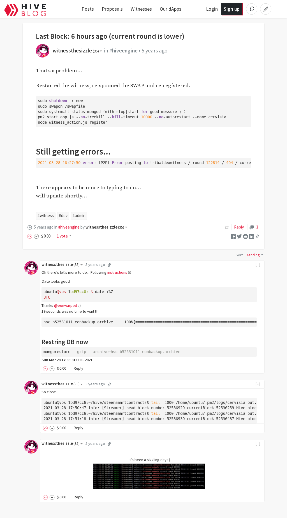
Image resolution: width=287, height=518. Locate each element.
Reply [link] (239, 227)
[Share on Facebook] (233, 236)
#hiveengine (123, 50)
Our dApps (170, 9)
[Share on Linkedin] (251, 236)
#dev (63, 215)
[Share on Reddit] (245, 236)
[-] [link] (258, 264)
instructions (117, 272)
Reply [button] (78, 368)
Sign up (232, 9)
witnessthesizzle (76, 50)
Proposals (112, 9)
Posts (88, 9)
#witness (46, 215)
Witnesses (141, 9)
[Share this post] (257, 236)
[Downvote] (36, 236)
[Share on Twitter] (239, 236)
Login (212, 9)
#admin (79, 215)
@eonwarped (65, 305)
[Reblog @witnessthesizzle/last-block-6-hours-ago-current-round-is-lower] (227, 227)
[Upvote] (30, 236)
